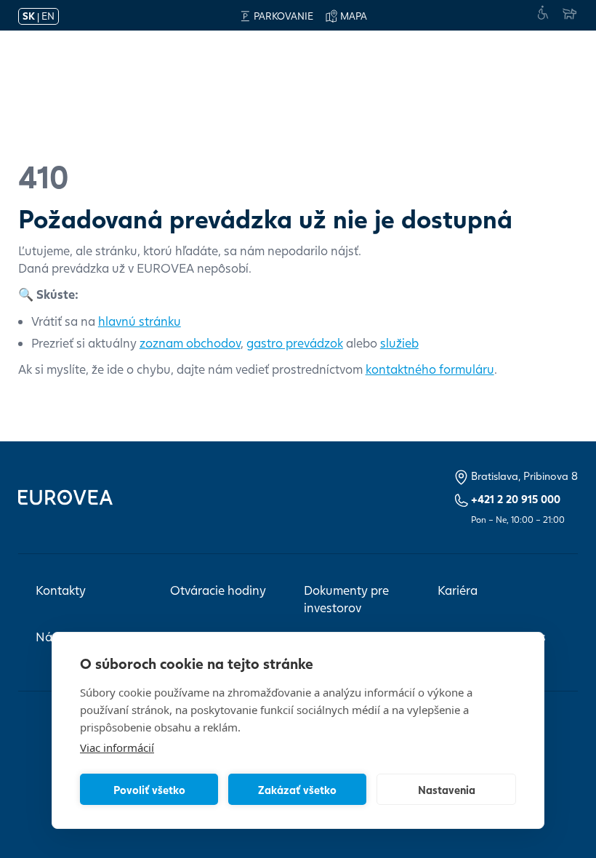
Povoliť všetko (149, 789)
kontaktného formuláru (430, 369)
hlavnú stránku (139, 321)
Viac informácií (117, 747)
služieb (399, 342)
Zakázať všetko (297, 789)
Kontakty (61, 590)
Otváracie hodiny (218, 590)
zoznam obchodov (190, 342)
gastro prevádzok (294, 342)
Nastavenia (446, 789)
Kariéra (458, 590)
